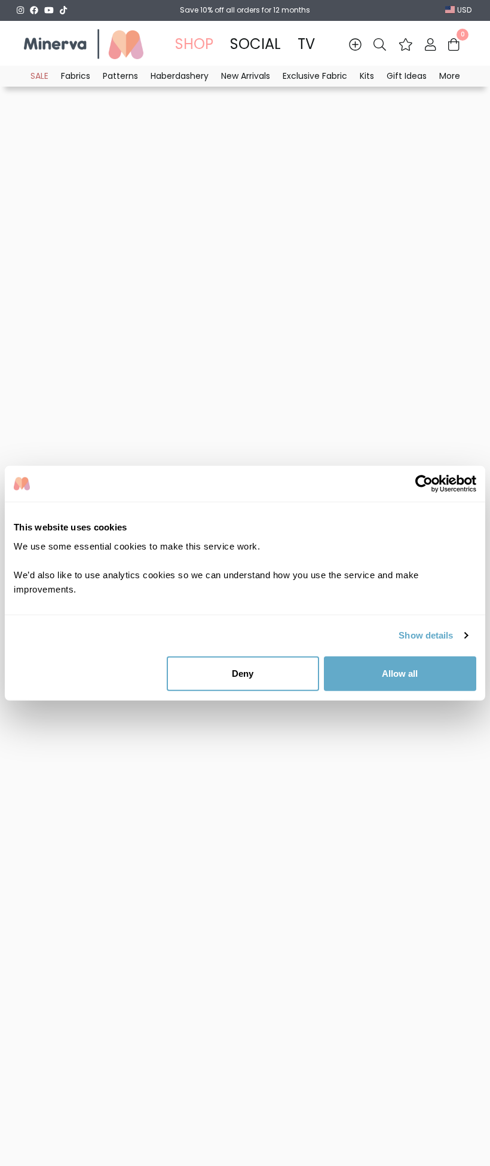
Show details (426, 635)
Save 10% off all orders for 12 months (245, 10)
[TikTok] (63, 10)
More (449, 76)
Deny (242, 673)
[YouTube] (49, 10)
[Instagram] (20, 10)
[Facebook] (34, 10)
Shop (194, 44)
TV (306, 44)
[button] (405, 44)
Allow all (400, 673)
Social (255, 44)
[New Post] (355, 44)
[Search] (379, 44)
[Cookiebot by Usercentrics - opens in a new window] (424, 484)
